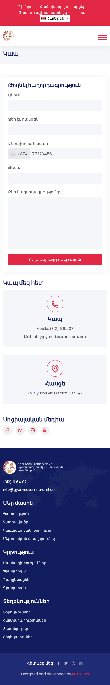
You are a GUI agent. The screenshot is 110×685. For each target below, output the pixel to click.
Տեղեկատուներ (18, 636)
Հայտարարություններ (24, 620)
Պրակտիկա (14, 571)
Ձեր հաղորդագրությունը (34, 191)
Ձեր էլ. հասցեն (23, 119)
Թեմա (14, 167)
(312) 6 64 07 (61, 328)
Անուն (14, 95)
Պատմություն (16, 513)
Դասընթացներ (17, 579)
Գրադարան (14, 587)
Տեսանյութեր (15, 628)
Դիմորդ (25, 6)
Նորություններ (17, 612)
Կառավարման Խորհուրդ (27, 530)
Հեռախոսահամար (28, 143)
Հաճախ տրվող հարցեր (62, 6)
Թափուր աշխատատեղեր (43, 12)
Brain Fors (80, 674)
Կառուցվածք (15, 522)
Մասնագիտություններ (24, 563)
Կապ (80, 12)
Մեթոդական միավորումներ (29, 538)
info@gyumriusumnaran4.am (59, 336)
